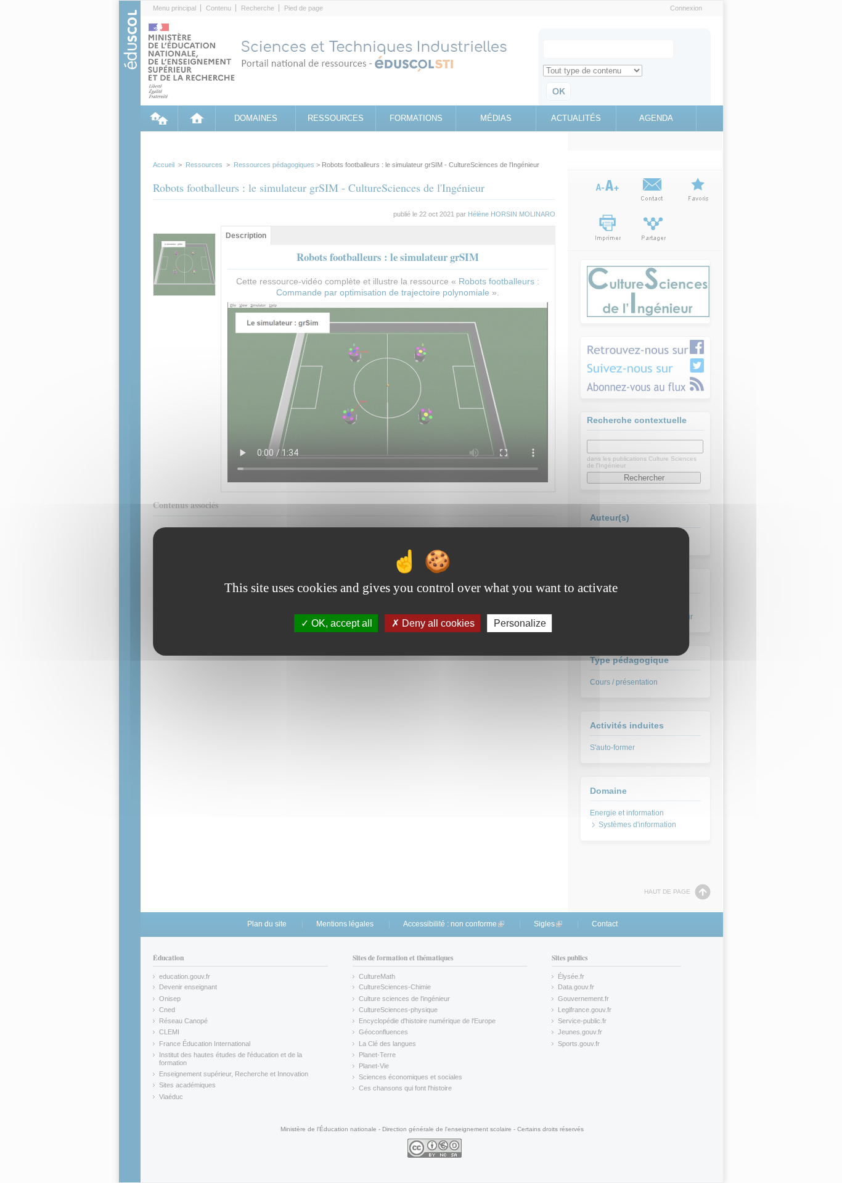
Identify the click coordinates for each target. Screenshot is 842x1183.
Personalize (520, 623)
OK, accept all (340, 623)
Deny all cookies (437, 623)
